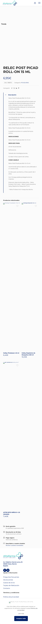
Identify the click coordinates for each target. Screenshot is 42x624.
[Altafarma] (10, 2)
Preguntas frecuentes (11, 577)
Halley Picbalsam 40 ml (11, 353)
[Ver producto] (18, 205)
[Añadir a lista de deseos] (18, 208)
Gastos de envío (9, 583)
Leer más (21, 613)
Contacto (6, 588)
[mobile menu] (39, 3)
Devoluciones (8, 580)
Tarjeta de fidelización (11, 585)
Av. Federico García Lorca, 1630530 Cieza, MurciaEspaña (12, 564)
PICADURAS (25, 82)
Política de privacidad (11, 597)
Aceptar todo (21, 618)
